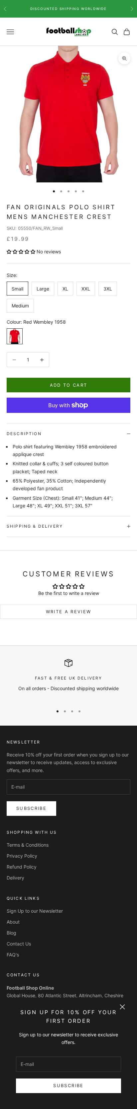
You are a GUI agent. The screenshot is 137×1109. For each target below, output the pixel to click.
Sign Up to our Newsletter (35, 911)
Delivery (15, 878)
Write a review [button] (68, 611)
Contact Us (19, 943)
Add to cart (68, 385)
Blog (11, 933)
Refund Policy (22, 867)
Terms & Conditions (28, 845)
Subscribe (68, 1085)
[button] (22, 251)
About (13, 922)
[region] (68, 679)
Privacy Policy (22, 856)
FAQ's (13, 954)
